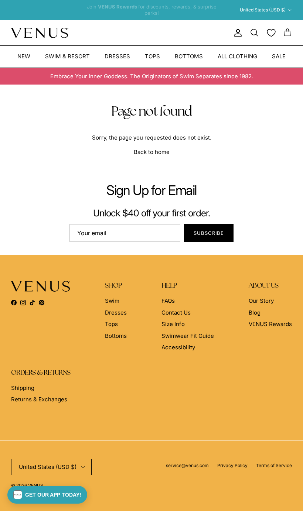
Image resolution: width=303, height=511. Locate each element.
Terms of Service (274, 465)
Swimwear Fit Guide (187, 335)
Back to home (152, 151)
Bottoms (189, 56)
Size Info (173, 323)
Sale (279, 56)
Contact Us (176, 312)
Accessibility (178, 347)
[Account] (236, 32)
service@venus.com (187, 465)
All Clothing (237, 56)
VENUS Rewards (270, 323)
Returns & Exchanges (39, 399)
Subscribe (209, 233)
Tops (152, 56)
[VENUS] (39, 33)
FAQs (168, 300)
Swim (112, 300)
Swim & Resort (67, 56)
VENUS (35, 485)
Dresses (117, 56)
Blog (255, 312)
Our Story (261, 300)
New (23, 56)
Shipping (22, 387)
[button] (47, 495)
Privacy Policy (232, 465)
